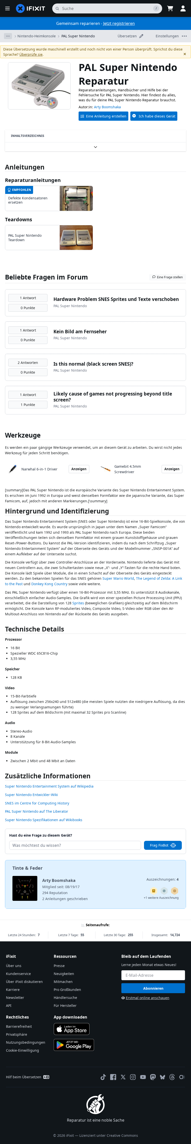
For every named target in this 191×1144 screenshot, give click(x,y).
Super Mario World (118, 578)
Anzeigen (79, 469)
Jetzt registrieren (119, 23)
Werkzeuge (23, 435)
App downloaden (70, 1017)
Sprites (78, 603)
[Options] (8, 36)
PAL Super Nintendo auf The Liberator (36, 811)
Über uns (13, 965)
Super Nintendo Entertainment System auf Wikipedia (49, 786)
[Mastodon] (153, 1077)
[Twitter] (123, 1077)
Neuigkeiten (64, 973)
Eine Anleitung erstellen (106, 116)
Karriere (13, 989)
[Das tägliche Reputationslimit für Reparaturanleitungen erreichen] (154, 891)
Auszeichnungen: (162, 879)
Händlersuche (65, 997)
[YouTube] (143, 1077)
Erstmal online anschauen (147, 997)
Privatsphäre (16, 1034)
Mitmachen (63, 981)
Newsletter (15, 997)
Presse (59, 965)
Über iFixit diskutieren (24, 981)
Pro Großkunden (67, 989)
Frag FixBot (159, 845)
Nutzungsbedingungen (25, 1042)
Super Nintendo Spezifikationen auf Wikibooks (43, 819)
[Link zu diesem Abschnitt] (2, 512)
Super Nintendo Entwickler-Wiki (31, 794)
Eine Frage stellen (170, 277)
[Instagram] (133, 1077)
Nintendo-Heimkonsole (36, 36)
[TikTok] (103, 1077)
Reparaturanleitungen (33, 180)
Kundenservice (18, 973)
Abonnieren (153, 988)
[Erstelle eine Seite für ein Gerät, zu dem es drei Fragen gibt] (164, 891)
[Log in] (183, 8)
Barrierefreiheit (19, 1026)
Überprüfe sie (31, 54)
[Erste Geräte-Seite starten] (175, 891)
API (8, 1005)
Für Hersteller (65, 1005)
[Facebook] (113, 1077)
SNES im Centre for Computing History (37, 803)
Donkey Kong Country (49, 583)
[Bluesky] (162, 1077)
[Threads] (172, 1077)
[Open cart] (170, 8)
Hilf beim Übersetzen (23, 1077)
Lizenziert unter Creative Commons (108, 1135)
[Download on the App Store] (72, 1029)
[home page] (30, 8)
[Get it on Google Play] (74, 1045)
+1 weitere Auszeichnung (161, 898)
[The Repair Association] (182, 1077)
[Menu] (7, 8)
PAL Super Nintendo (78, 36)
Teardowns (18, 219)
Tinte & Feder (27, 868)
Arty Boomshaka (107, 107)
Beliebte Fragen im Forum (46, 277)
